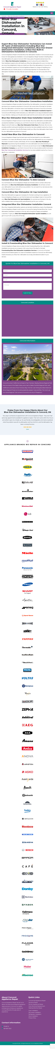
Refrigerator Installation (35, 1014)
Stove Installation (33, 1016)
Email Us (6, 1026)
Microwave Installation (35, 1012)
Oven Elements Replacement (37, 1006)
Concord (4, 16)
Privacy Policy (32, 1018)
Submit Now (27, 293)
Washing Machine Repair (35, 1008)
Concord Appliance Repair (36, 1043)
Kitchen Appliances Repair (36, 1004)
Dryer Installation (33, 1010)
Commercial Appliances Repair (37, 1000)
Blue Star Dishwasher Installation (16, 16)
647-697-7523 (7, 1028)
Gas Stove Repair (33, 1002)
